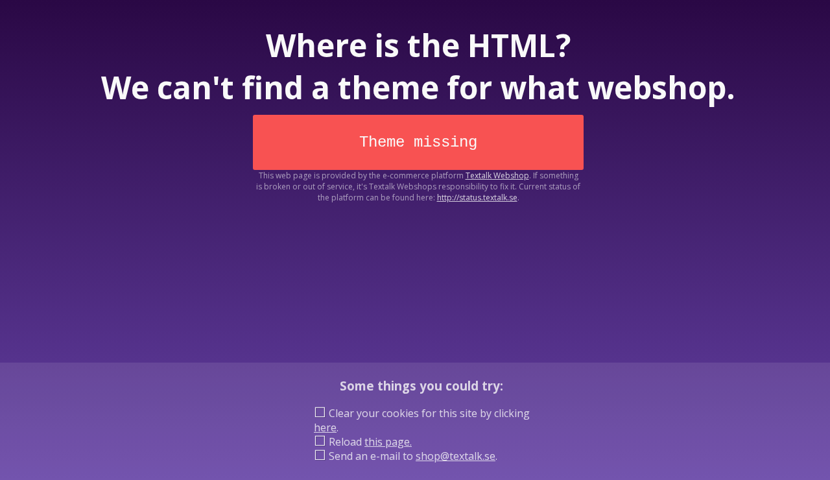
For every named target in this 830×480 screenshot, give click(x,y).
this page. (388, 442)
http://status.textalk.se (477, 197)
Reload (369, 442)
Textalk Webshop (497, 175)
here (325, 427)
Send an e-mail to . (411, 456)
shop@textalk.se (455, 456)
